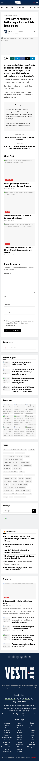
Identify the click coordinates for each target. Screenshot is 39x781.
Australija (23, 449)
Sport (12, 484)
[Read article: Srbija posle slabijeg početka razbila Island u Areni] (6, 364)
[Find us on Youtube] (25, 656)
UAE (32, 737)
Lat (34, 2)
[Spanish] (32, 699)
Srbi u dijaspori (8, 487)
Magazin (19, 737)
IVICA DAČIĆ (15, 465)
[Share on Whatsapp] (12, 58)
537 (20, 605)
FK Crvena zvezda (9, 456)
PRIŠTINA (28, 481)
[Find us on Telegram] (29, 656)
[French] (15, 699)
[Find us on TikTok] (21, 657)
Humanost (7, 465)
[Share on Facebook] (22, 58)
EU (16, 453)
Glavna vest (9, 179)
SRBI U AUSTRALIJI (21, 484)
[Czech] (6, 699)
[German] (18, 699)
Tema (32, 735)
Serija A (6, 484)
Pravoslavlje (19, 744)
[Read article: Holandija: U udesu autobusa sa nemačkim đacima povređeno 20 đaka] (19, 202)
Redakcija (11, 31)
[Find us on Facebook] (9, 656)
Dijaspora (20, 7)
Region (19, 749)
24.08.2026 (7, 220)
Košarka (20, 475)
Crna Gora (7, 730)
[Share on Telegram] (17, 58)
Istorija (7, 749)
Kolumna (19, 728)
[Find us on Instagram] (13, 656)
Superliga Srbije (8, 490)
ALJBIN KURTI (15, 449)
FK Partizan (19, 456)
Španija (32, 723)
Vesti (29, 7)
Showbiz (19, 751)
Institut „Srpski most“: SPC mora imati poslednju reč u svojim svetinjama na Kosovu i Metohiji (23, 389)
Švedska (32, 730)
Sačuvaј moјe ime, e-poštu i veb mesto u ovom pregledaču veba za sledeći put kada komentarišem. (20, 323)
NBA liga (21, 478)
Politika (19, 742)
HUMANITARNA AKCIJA (10, 462)
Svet (32, 732)
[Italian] (24, 699)
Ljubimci (19, 735)
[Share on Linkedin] (32, 58)
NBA (15, 478)
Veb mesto (7, 313)
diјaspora (22, 497)
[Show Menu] (2, 2)
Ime (6, 296)
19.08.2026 (7, 254)
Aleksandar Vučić (9, 494)
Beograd (18, 494)
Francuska (7, 740)
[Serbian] (29, 699)
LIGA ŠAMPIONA (29, 475)
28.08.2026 (7, 188)
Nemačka (19, 740)
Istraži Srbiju (7, 751)
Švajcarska (32, 728)
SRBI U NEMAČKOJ (20, 487)
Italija (19, 723)
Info (12, 7)
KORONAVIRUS (17, 468)
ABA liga (6, 449)
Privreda (19, 747)
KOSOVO (22, 471)
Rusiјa (6, 497)
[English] (12, 699)
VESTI (17, 490)
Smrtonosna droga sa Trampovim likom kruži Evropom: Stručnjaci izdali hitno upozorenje (23, 372)
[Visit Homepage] (18, 3)
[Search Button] (34, 511)
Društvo (6, 735)
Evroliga (21, 453)
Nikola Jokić (7, 481)
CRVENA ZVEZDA (8, 453)
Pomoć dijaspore (18, 481)
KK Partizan (7, 468)
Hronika (16, 15)
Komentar (7, 273)
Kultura (19, 732)
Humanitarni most (24, 462)
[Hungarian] (21, 699)
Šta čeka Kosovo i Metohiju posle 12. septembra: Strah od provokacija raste (23, 380)
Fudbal (27, 456)
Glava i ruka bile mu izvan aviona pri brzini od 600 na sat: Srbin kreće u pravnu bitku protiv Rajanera (18, 250)
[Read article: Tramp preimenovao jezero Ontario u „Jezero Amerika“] (6, 645)
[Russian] (26, 699)
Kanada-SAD (19, 725)
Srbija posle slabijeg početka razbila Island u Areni (19, 705)
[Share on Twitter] (27, 58)
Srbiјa (16, 497)
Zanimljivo (32, 744)
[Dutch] (9, 699)
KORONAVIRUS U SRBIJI (10, 471)
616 (13, 254)
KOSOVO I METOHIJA (10, 475)
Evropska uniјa (27, 494)
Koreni (19, 730)
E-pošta (7, 304)
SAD (11, 497)
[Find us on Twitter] (17, 657)
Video (32, 742)
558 (13, 220)
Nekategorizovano (32, 747)
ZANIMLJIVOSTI (25, 490)
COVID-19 (31, 449)
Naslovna (4, 7)
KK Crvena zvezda (26, 465)
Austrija (6, 725)
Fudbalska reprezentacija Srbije (13, 459)
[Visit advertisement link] (19, 521)
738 (13, 188)
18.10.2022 (20, 31)
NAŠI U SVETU (8, 478)
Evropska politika (7, 737)
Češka (7, 728)
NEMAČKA (28, 478)
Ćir (37, 2)
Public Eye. (34, 757)
